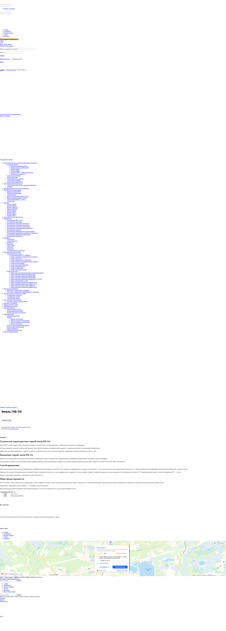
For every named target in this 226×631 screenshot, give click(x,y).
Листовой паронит (12, 164)
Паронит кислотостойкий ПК (20, 167)
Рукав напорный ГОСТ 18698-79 (20, 255)
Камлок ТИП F (11, 212)
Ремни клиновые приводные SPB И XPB (23, 276)
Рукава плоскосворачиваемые (19, 265)
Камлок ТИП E (11, 210)
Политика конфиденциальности (9, 579)
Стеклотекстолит (12, 241)
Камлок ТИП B (11, 204)
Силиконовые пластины (14, 295)
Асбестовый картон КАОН (15, 179)
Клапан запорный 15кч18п (15, 311)
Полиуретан (10, 239)
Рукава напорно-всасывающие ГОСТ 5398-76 (24, 261)
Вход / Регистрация (9, 591)
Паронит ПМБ (15, 169)
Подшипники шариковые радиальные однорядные (22, 233)
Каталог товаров (11, 70)
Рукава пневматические (18, 266)
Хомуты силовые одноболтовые (20, 322)
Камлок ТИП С (11, 215)
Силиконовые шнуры (13, 298)
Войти (2, 55)
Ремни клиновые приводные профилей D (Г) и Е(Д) (26, 279)
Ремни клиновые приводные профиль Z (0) (24, 284)
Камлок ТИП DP (12, 207)
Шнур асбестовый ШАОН (15, 182)
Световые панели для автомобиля (17, 301)
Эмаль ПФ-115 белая (6, 159)
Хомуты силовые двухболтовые (20, 320)
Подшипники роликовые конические (18, 225)
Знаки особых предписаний (15, 327)
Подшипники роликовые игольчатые (18, 223)
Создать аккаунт (9, 46)
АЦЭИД (9, 187)
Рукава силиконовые (17, 268)
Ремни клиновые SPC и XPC (19, 281)
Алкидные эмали (13, 429)
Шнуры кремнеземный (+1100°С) (17, 198)
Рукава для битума (16, 258)
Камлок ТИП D (11, 206)
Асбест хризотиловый (13, 175)
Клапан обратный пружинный (16, 312)
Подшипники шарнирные (15, 236)
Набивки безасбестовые (14, 193)
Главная (2, 70)
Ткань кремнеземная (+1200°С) (16, 199)
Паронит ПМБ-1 (15, 171)
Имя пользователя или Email (9, 49)
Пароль (2, 52)
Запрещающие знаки (13, 316)
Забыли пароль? (5, 59)
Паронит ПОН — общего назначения (22, 172)
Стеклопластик (11, 195)
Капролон (10, 244)
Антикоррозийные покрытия (16, 250)
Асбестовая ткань (12, 177)
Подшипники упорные (14, 230)
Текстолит (10, 247)
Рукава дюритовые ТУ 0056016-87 (21, 260)
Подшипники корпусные (14, 222)
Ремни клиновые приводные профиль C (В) (24, 282)
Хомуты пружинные (17, 319)
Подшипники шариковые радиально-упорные (21, 231)
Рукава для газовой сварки (19, 269)
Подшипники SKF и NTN (15, 220)
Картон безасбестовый (14, 191)
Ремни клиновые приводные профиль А (23, 285)
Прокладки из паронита (18, 174)
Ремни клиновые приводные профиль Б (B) (24, 287)
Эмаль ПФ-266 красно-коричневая (10, 114)
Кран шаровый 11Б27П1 (14, 309)
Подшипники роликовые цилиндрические (20, 228)
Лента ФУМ (10, 245)
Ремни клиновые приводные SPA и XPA (23, 274)
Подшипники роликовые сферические (18, 226)
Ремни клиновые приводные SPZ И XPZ (23, 277)
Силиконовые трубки (13, 296)
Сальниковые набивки (14, 180)
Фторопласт (10, 249)
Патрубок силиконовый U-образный (18, 290)
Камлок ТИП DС (12, 209)
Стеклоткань (11, 201)
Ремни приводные (12, 271)
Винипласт (10, 242)
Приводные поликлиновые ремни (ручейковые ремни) (27, 273)
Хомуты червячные (16, 324)
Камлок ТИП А (11, 214)
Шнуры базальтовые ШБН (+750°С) (18, 196)
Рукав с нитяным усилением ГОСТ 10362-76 (24, 257)
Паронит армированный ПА (19, 166)
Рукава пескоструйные (17, 263)
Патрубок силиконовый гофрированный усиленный (23, 292)
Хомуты (9, 317)
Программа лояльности (9, 39)
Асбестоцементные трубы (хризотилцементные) (21, 185)
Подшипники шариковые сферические (18, 234)
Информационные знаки (14, 330)
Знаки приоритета (12, 328)
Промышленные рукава (14, 253)
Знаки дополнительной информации (18, 325)
